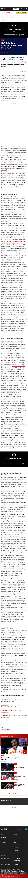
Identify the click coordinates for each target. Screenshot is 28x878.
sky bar (16, 845)
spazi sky (16, 847)
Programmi (16, 850)
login (25, 8)
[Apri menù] (1, 12)
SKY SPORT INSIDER (21, 12)
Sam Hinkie (4, 170)
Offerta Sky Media (5, 864)
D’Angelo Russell (19, 367)
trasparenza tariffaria (12, 871)
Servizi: (15, 834)
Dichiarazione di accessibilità (17, 861)
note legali (4, 861)
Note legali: (3, 855)
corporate (16, 864)
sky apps (16, 839)
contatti (22, 871)
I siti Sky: (3, 834)
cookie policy (17, 858)
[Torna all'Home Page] (7, 12)
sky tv (15, 837)
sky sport (3, 837)
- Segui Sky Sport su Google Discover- (11, 699)
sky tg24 (3, 839)
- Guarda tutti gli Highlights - (9, 710)
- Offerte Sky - (5, 715)
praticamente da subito (18, 366)
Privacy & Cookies (9, 870)
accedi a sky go (21, 829)
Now (15, 842)
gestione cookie (5, 858)
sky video (3, 842)
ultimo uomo (6, 729)
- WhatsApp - (4, 705)
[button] (11, 876)
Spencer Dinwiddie (13, 448)
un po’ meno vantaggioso (10, 179)
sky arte (3, 845)
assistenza (18, 871)
